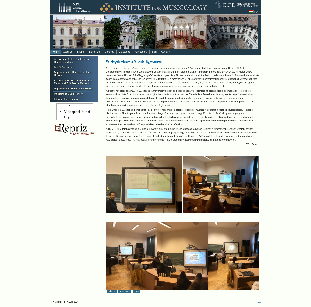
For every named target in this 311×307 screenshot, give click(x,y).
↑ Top (258, 302)
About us (68, 51)
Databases (124, 51)
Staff (154, 51)
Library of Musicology (66, 99)
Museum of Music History (68, 93)
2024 (136, 291)
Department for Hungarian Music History (72, 74)
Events (80, 51)
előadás (112, 291)
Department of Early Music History (73, 88)
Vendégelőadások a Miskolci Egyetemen (134, 61)
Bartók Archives (63, 67)
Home (56, 51)
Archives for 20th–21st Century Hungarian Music (71, 60)
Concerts (109, 51)
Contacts (166, 51)
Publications (140, 51)
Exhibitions (94, 51)
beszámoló (125, 291)
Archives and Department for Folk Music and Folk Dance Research (73, 82)
